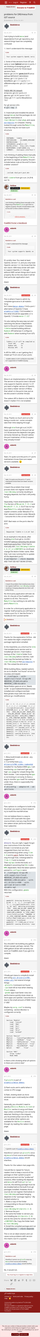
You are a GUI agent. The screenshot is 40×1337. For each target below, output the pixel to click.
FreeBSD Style (10, 1293)
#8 (35, 475)
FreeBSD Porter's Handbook (15, 223)
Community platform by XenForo (17, 1303)
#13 (35, 839)
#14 (35, 940)
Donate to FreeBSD (26, 7)
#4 (35, 295)
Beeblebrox (9, 20)
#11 (35, 753)
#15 (35, 971)
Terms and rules (18, 1296)
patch (16, 855)
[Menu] (5, 2)
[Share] (32, 33)
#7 (35, 453)
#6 (35, 414)
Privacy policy (28, 1296)
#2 (35, 195)
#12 (35, 803)
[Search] (34, 2)
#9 (35, 576)
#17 (35, 1145)
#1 (35, 33)
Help (5, 1298)
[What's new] (30, 2)
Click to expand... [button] (20, 217)
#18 (35, 1252)
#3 (35, 236)
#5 (35, 375)
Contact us (7, 1296)
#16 (35, 1076)
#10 (35, 633)
